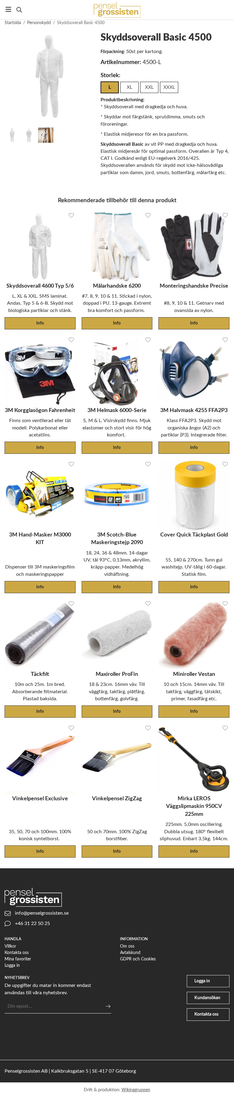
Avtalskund (130, 952)
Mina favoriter (18, 959)
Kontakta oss (17, 952)
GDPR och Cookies (138, 959)
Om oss (127, 946)
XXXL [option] (169, 87)
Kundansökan (207, 997)
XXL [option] (149, 87)
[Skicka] (108, 1006)
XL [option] (129, 87)
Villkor (10, 946)
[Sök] (19, 10)
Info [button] (40, 323)
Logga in (12, 965)
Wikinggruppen (136, 1090)
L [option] (109, 87)
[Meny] (8, 9)
